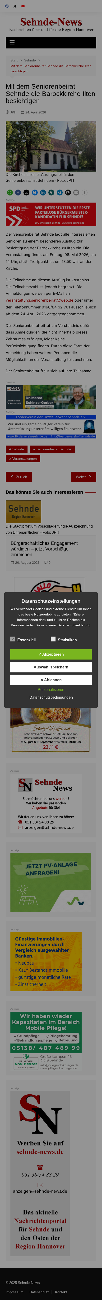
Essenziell (26, 640)
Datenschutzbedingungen (51, 697)
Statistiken (67, 640)
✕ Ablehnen (51, 680)
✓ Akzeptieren (51, 654)
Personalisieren (51, 690)
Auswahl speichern (51, 667)
